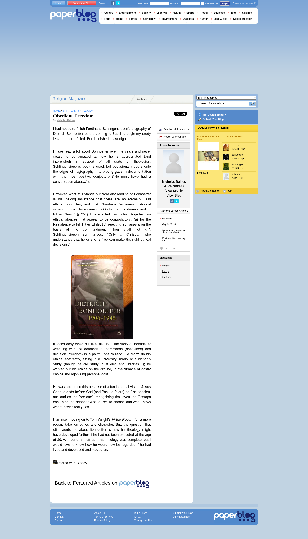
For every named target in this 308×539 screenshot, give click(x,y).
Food (107, 18)
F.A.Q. (137, 516)
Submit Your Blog (213, 119)
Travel (204, 12)
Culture (108, 12)
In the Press (140, 513)
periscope (237, 154)
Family (133, 18)
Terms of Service (103, 516)
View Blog (174, 195)
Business (219, 12)
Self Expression (242, 18)
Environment (169, 18)
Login (225, 3)
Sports (190, 12)
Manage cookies (143, 520)
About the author (210, 190)
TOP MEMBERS (233, 136)
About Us (99, 513)
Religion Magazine (70, 98)
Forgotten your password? (244, 3)
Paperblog (73, 15)
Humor (204, 18)
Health (177, 12)
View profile (174, 190)
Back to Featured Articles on (87, 483)
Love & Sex (220, 18)
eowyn (235, 145)
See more (170, 248)
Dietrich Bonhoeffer (68, 134)
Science (247, 12)
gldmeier (237, 174)
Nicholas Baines (66, 120)
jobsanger (237, 164)
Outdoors (188, 18)
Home (58, 3)
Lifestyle (162, 12)
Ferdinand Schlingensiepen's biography (116, 129)
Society (165, 271)
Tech (233, 12)
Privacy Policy (102, 520)
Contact (59, 516)
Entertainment (127, 12)
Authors (142, 99)
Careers (59, 520)
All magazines (181, 516)
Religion (166, 265)
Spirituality (167, 276)
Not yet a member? (214, 114)
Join (230, 190)
